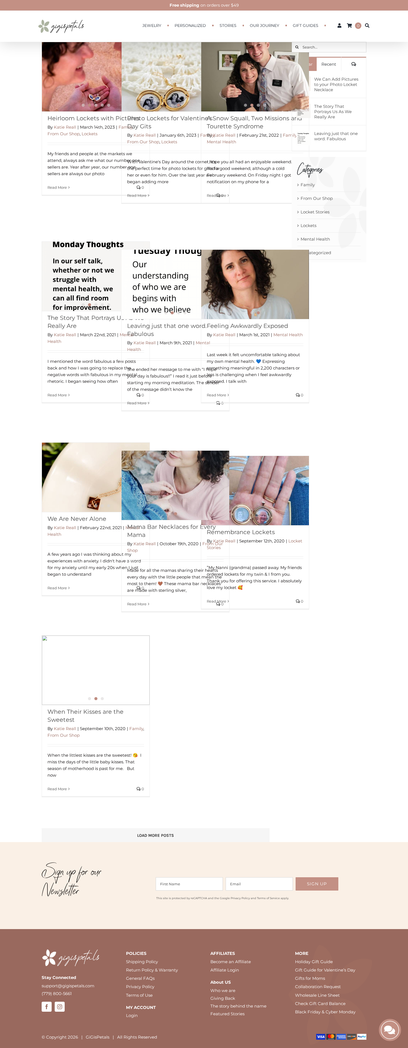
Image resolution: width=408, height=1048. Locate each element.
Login (132, 1015)
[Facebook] (47, 1007)
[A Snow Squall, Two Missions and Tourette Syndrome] (255, 76)
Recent (328, 64)
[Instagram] (60, 1007)
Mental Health (221, 141)
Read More (57, 187)
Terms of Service (268, 898)
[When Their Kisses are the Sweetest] (96, 670)
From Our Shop (63, 133)
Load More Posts (155, 835)
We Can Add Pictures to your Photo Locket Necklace (336, 84)
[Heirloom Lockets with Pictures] (96, 76)
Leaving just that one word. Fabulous (336, 136)
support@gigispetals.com (68, 985)
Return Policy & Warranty (152, 970)
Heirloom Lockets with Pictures (93, 118)
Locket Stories (315, 212)
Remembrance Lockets (241, 532)
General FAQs (140, 978)
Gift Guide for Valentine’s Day (325, 970)
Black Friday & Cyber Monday (325, 1011)
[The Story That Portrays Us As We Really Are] (96, 276)
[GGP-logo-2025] (61, 17)
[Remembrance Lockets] (255, 490)
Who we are (222, 990)
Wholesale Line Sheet (317, 995)
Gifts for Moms (310, 978)
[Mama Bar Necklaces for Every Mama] (175, 485)
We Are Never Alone (76, 518)
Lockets (89, 133)
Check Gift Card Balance (320, 1003)
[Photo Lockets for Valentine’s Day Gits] (175, 76)
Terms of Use (139, 995)
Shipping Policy (142, 961)
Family (290, 135)
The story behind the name (238, 1006)
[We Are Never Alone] (96, 477)
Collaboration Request (318, 986)
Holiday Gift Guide (314, 961)
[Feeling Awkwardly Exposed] (255, 284)
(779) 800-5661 (57, 993)
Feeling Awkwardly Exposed (247, 325)
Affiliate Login (224, 970)
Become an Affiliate (230, 961)
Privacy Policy (240, 898)
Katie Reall (65, 127)
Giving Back (222, 998)
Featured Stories (227, 1013)
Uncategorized (316, 252)
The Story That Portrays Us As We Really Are (333, 111)
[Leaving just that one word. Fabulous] (175, 284)
